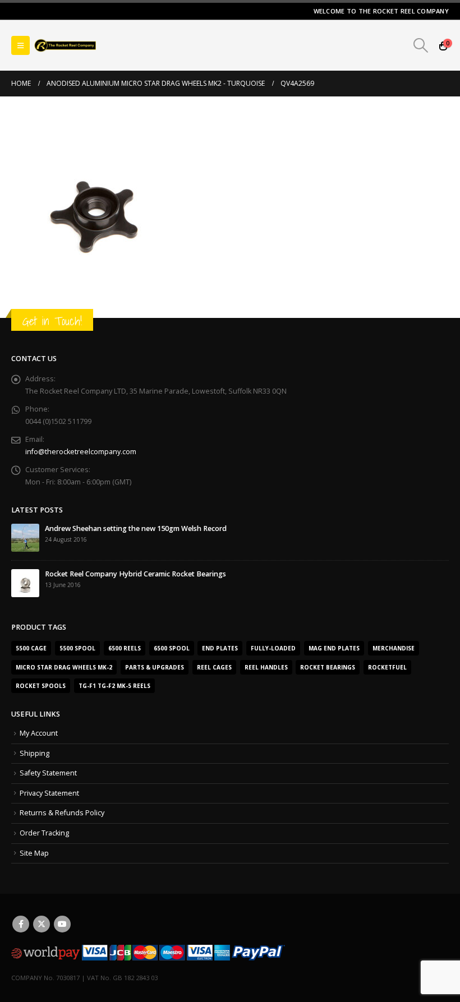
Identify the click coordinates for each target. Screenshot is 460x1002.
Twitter (41, 924)
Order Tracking (44, 833)
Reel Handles (266, 667)
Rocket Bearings (327, 667)
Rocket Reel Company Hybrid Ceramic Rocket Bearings (135, 574)
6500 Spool (172, 648)
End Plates (220, 648)
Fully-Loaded (273, 648)
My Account (39, 733)
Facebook (20, 924)
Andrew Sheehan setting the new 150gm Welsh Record (136, 528)
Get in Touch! (52, 321)
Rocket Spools (41, 686)
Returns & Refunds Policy (62, 813)
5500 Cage (31, 648)
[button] (20, 45)
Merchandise (393, 648)
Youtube (62, 924)
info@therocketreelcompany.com (80, 451)
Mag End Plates (334, 648)
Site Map (34, 853)
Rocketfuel (387, 667)
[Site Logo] (65, 46)
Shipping (34, 753)
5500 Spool (77, 648)
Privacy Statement (49, 793)
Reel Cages (214, 667)
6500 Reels (124, 648)
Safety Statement (48, 773)
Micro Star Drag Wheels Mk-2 (64, 667)
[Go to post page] (25, 537)
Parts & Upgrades (154, 667)
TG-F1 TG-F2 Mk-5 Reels (114, 686)
